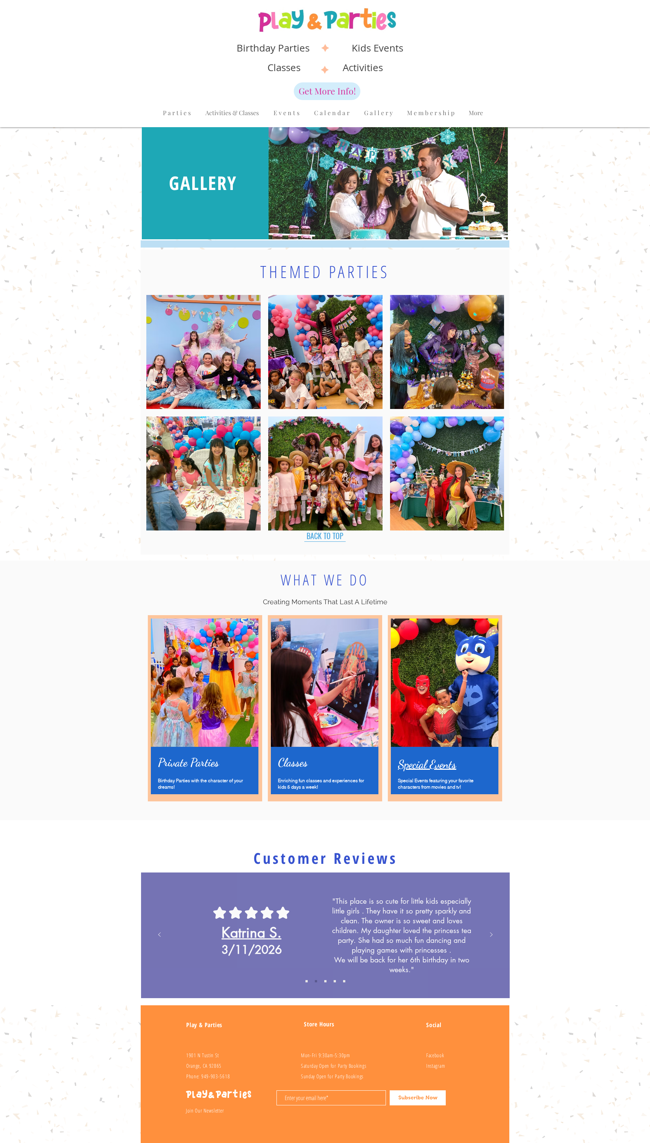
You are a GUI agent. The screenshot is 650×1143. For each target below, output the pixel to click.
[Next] (491, 935)
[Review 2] (325, 981)
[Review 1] (316, 981)
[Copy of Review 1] (306, 981)
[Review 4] (344, 981)
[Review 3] (335, 981)
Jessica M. (251, 933)
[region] (445, 708)
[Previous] (159, 935)
